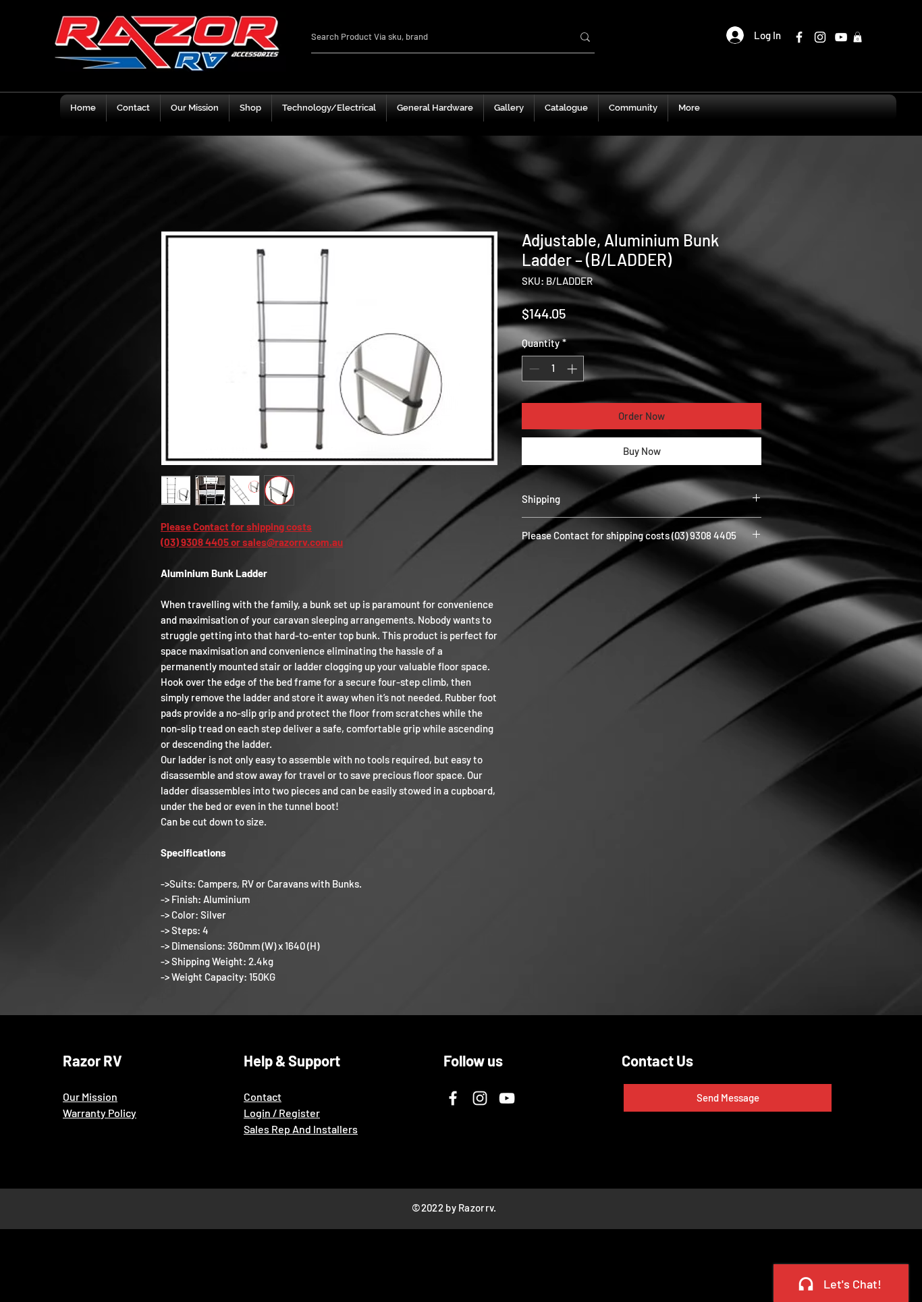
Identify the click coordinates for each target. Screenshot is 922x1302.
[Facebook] (799, 37)
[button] (857, 37)
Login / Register (282, 1114)
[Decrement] (533, 370)
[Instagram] (479, 1100)
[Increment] (573, 370)
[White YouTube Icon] (841, 37)
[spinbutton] (553, 370)
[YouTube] (506, 1100)
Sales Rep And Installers (301, 1130)
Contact (262, 1098)
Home (174, 184)
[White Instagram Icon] (820, 37)
